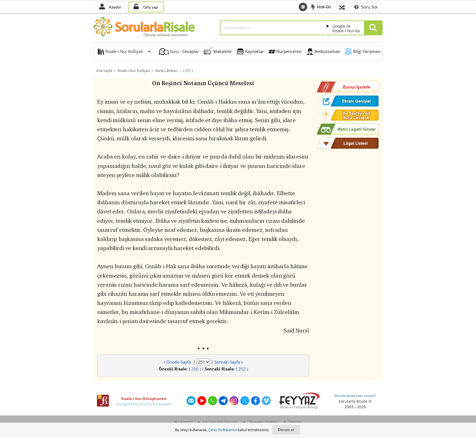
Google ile (341, 26)
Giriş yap (150, 7)
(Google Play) (128, 404)
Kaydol (114, 7)
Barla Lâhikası (166, 70)
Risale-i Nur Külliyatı (134, 70)
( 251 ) (188, 70)
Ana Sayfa (104, 70)
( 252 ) (242, 369)
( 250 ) (195, 369)
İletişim (295, 422)
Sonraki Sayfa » (228, 362)
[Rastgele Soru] (342, 6)
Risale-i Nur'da (346, 30)
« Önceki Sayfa (177, 362)
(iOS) (147, 404)
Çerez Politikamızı (222, 429)
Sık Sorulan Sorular (220, 422)
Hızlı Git (323, 6)
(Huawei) (163, 404)
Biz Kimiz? (183, 422)
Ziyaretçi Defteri (263, 422)
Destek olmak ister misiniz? (355, 395)
